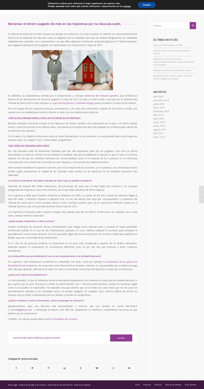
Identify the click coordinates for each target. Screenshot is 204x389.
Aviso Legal (12, 385)
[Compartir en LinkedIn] (65, 368)
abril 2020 (158, 96)
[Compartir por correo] (129, 368)
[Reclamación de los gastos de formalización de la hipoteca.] (2, 194)
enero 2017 (159, 107)
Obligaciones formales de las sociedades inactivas (172, 70)
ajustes (127, 6)
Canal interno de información (60, 385)
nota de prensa (65, 102)
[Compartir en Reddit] (113, 368)
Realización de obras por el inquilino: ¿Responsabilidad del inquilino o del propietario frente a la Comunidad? (174, 62)
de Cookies (41, 385)
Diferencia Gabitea (82, 385)
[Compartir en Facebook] (16, 368)
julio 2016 (158, 114)
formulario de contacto (65, 318)
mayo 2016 (159, 122)
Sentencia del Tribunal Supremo (101, 95)
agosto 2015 (159, 129)
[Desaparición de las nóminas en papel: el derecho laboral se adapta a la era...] (201, 194)
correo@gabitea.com (21, 309)
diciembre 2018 (161, 100)
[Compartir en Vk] (97, 368)
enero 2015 (159, 137)
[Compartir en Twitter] (32, 368)
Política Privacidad (27, 385)
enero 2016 (159, 125)
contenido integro (84, 102)
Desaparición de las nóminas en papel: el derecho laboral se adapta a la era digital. (172, 77)
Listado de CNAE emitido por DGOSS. (168, 45)
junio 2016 (158, 118)
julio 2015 (158, 133)
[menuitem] (138, 385)
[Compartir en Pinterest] (48, 368)
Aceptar (147, 4)
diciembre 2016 (161, 111)
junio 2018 (158, 103)
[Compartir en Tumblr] (81, 368)
